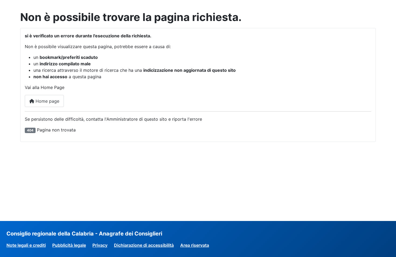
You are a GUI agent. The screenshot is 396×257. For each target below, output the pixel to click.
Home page (46, 101)
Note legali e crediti (26, 245)
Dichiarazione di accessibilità (144, 245)
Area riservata (194, 245)
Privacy (99, 245)
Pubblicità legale (69, 245)
